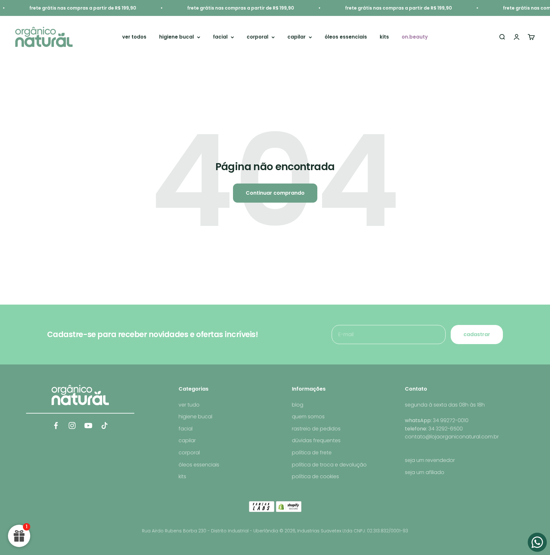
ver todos (134, 36)
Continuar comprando (275, 193)
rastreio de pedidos (316, 428)
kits (384, 36)
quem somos (308, 416)
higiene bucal (176, 36)
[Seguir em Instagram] (72, 425)
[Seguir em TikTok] (104, 425)
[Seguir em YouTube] (88, 425)
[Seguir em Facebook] (56, 425)
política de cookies (315, 476)
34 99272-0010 (451, 420)
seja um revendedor (430, 460)
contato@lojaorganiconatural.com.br (452, 436)
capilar (296, 36)
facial (220, 36)
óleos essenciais (346, 36)
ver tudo (189, 404)
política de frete (312, 452)
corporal (257, 36)
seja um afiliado (424, 472)
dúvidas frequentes (316, 440)
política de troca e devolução (329, 464)
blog (297, 404)
